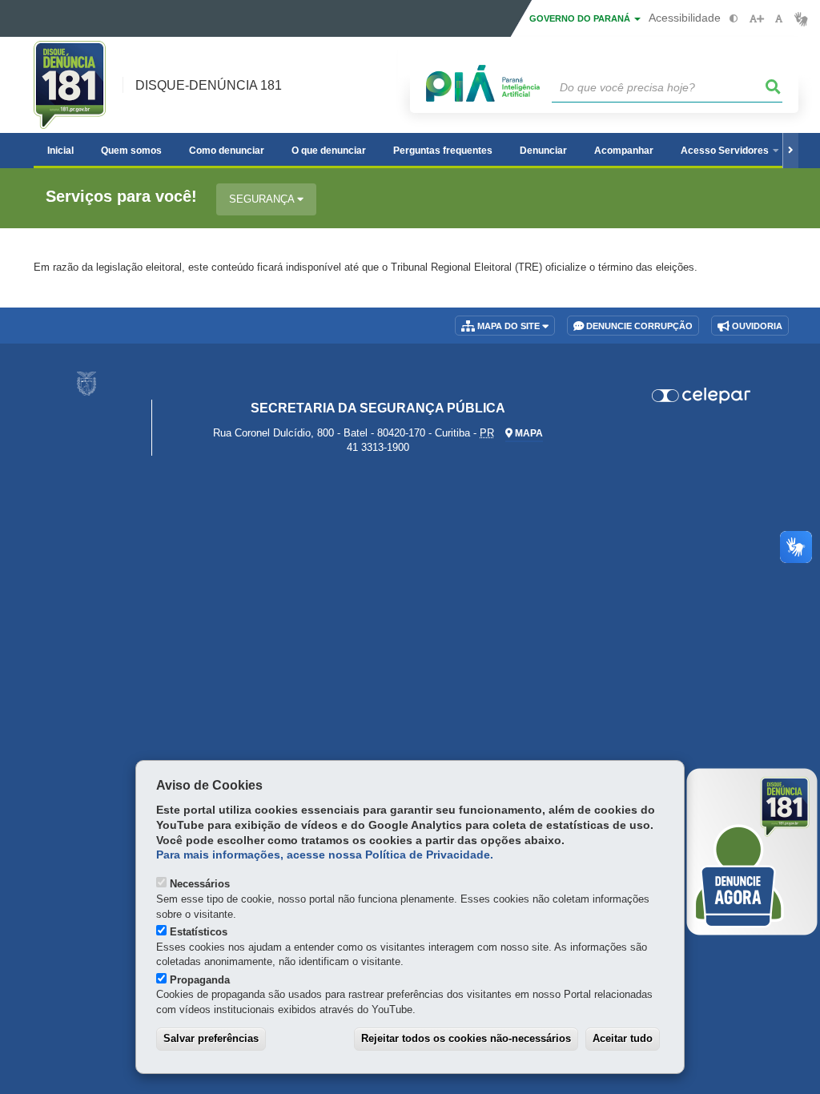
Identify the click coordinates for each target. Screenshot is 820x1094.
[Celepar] (701, 396)
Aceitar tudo (623, 1038)
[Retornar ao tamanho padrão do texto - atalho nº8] (779, 19)
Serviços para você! (121, 196)
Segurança (263, 199)
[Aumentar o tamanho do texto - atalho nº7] (756, 19)
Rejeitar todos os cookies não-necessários (466, 1038)
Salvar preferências (211, 1038)
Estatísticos (198, 932)
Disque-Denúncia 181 (208, 85)
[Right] (790, 150)
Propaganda (200, 980)
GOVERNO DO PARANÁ (581, 18)
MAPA (527, 433)
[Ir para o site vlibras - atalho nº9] (801, 19)
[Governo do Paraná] (86, 383)
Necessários (200, 884)
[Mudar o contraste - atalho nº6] (734, 19)
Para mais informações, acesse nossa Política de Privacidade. (324, 855)
